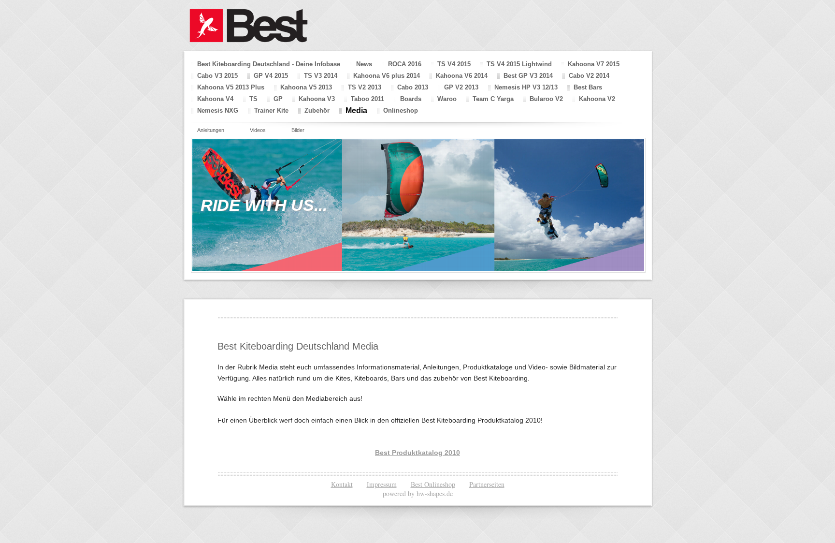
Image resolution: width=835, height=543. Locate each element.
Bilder (297, 130)
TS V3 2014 (320, 75)
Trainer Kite (271, 110)
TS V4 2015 (454, 64)
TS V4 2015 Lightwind (519, 64)
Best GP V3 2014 (528, 75)
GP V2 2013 (461, 87)
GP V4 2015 (271, 75)
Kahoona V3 (317, 99)
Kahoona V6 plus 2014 (386, 75)
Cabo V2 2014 (589, 75)
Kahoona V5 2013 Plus (230, 87)
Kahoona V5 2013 (306, 87)
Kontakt (342, 484)
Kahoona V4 (215, 99)
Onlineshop (400, 110)
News (364, 64)
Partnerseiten (486, 484)
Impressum (382, 484)
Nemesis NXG (217, 110)
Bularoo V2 (546, 99)
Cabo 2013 (412, 87)
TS (253, 99)
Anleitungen (210, 130)
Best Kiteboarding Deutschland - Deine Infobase (268, 64)
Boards (410, 99)
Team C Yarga (493, 99)
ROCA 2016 (404, 64)
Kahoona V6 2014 (462, 75)
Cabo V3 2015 (217, 75)
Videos (258, 130)
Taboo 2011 (367, 99)
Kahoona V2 (597, 99)
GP (278, 99)
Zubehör (317, 110)
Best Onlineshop (433, 484)
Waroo (447, 99)
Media (356, 110)
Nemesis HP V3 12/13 (526, 87)
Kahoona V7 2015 (593, 64)
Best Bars (588, 87)
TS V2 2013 (364, 87)
